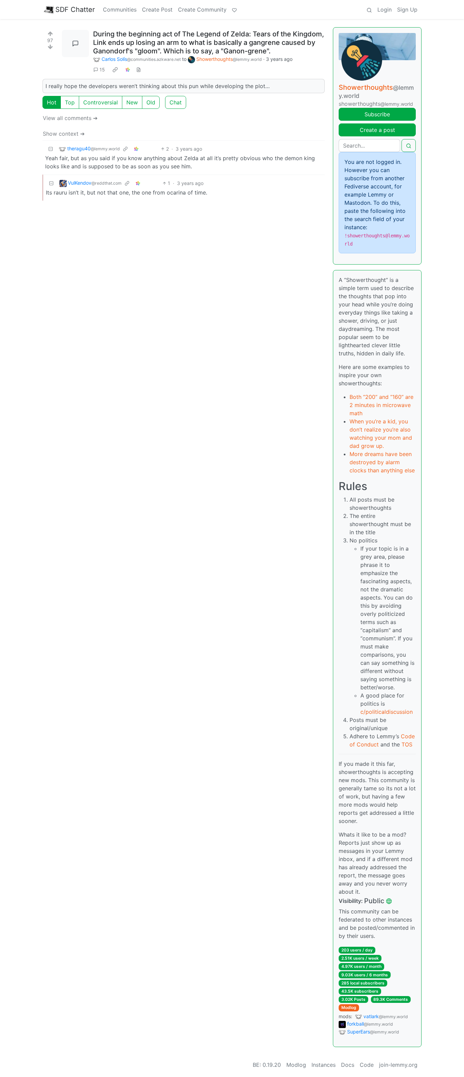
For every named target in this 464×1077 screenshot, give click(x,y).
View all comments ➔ (70, 118)
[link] (115, 69)
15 (102, 69)
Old (150, 102)
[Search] (369, 9)
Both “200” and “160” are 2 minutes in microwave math (381, 405)
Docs (347, 1064)
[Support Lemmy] (234, 9)
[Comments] (75, 43)
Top (70, 102)
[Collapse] (50, 149)
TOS (406, 744)
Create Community (202, 9)
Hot (51, 102)
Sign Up (407, 9)
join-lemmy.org (398, 1064)
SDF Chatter (75, 9)
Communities (120, 9)
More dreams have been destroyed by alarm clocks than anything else (382, 462)
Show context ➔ (64, 133)
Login (384, 9)
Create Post (157, 9)
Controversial (100, 102)
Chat (175, 102)
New (132, 102)
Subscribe (377, 114)
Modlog (348, 1007)
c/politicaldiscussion (386, 711)
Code (367, 1064)
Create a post (377, 130)
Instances (323, 1064)
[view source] (138, 69)
